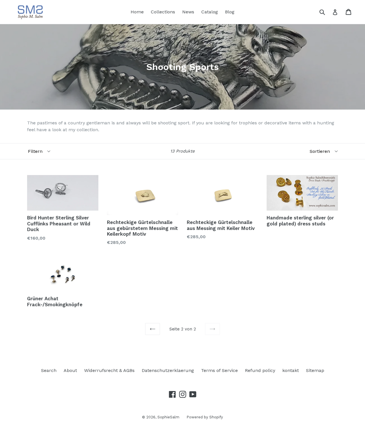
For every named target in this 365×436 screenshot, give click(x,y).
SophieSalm (168, 417)
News (188, 12)
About (70, 370)
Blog (229, 12)
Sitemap (315, 370)
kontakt (290, 370)
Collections (163, 12)
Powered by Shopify (204, 417)
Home (137, 12)
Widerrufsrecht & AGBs (109, 370)
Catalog (209, 12)
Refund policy (260, 370)
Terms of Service (219, 370)
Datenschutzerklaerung (168, 370)
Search (48, 370)
